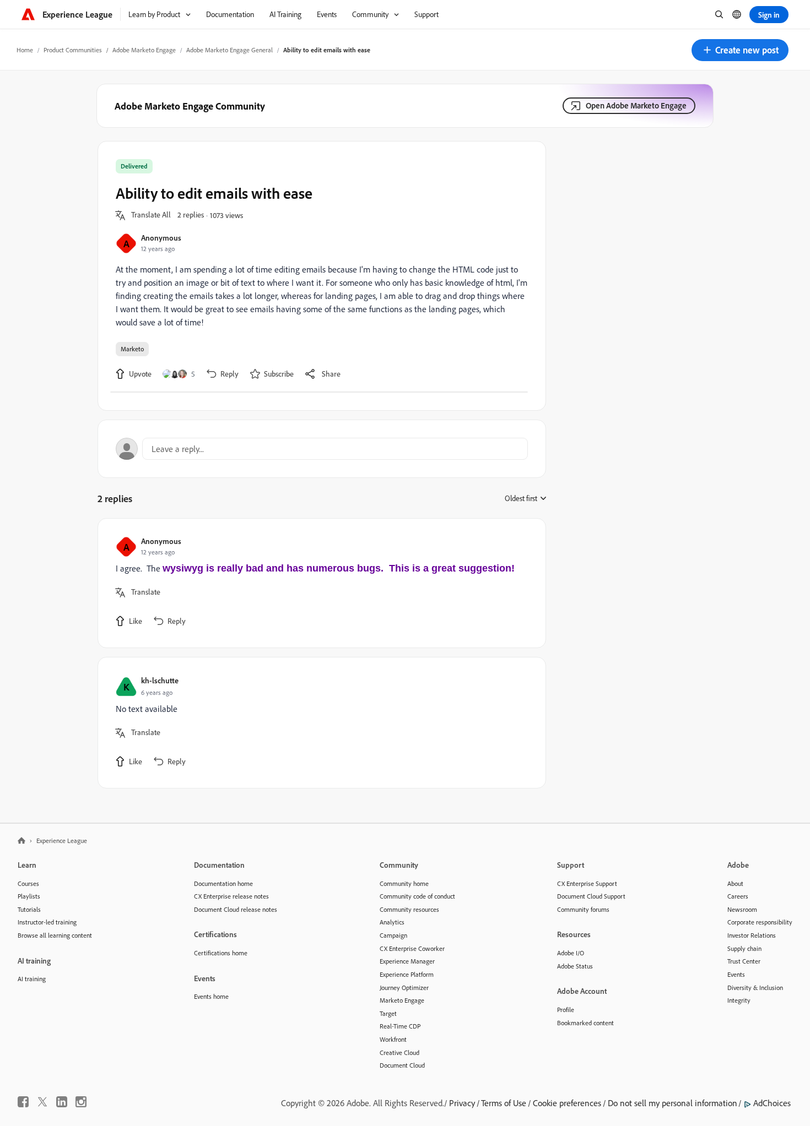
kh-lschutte (160, 680)
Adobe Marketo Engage (144, 50)
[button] (740, 50)
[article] (319, 583)
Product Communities (73, 50)
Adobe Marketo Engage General (229, 50)
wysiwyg (183, 568)
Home (25, 50)
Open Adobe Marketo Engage (636, 105)
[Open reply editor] (322, 448)
